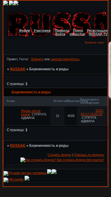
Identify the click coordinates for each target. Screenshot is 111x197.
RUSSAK (17, 69)
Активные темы (94, 42)
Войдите (37, 59)
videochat (77, 34)
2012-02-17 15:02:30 (92, 112)
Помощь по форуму (89, 155)
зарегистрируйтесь (65, 59)
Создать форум (59, 155)
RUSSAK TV (98, 34)
